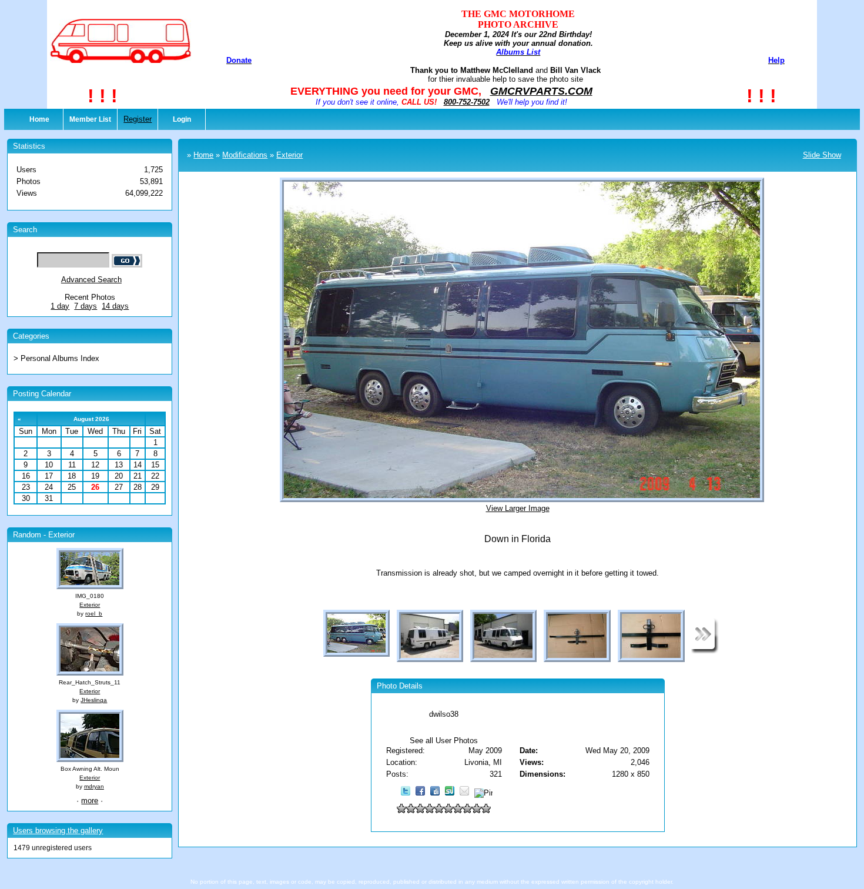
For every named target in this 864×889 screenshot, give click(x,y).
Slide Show (822, 155)
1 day (60, 306)
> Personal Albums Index (56, 358)
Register (137, 119)
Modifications (244, 155)
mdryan (94, 786)
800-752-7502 (467, 102)
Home (39, 119)
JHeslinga (94, 700)
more (89, 800)
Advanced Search (91, 279)
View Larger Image (518, 508)
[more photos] (705, 651)
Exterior (89, 604)
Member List (90, 119)
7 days (85, 306)
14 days (115, 306)
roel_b (93, 613)
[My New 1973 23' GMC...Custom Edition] (734, 369)
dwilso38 (443, 714)
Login (182, 119)
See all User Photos (444, 740)
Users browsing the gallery (58, 830)
